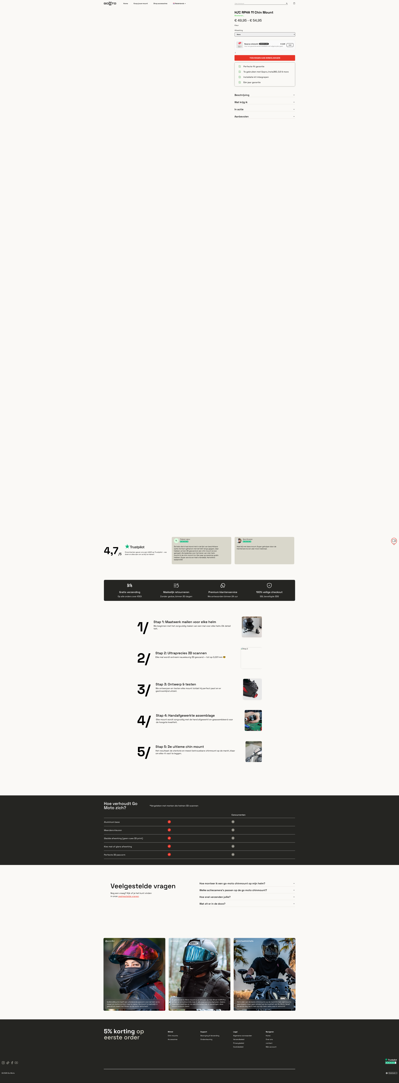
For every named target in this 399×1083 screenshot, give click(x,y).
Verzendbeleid (238, 1039)
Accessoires (172, 1039)
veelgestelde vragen (128, 896)
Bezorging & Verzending (209, 1036)
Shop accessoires (160, 3)
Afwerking (239, 30)
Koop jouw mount (141, 3)
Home (125, 3)
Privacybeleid (238, 1043)
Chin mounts (173, 1036)
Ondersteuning (206, 1039)
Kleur (237, 25)
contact (269, 1043)
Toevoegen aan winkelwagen (264, 58)
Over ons (269, 1039)
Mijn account (271, 1047)
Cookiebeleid (238, 1047)
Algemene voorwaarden (242, 1036)
